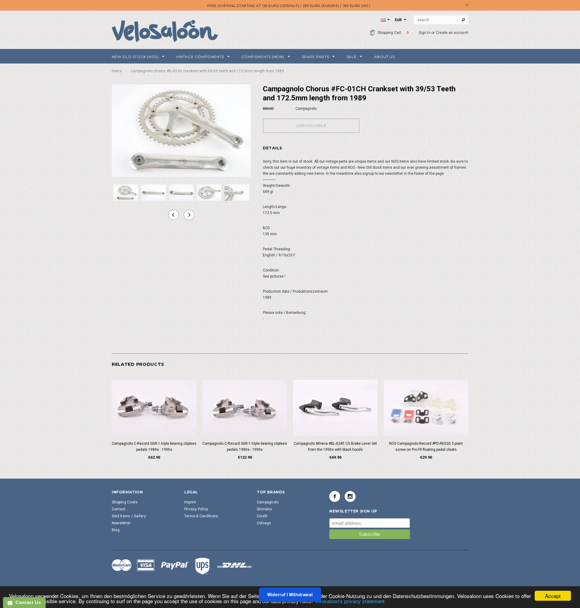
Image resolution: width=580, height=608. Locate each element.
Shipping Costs (124, 502)
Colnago (264, 523)
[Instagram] (350, 496)
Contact (119, 509)
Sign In (424, 33)
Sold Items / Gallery (129, 516)
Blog (116, 530)
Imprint (190, 502)
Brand (268, 109)
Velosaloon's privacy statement (349, 601)
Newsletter (121, 523)
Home (117, 71)
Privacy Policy (196, 509)
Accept (553, 596)
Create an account (452, 33)
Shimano (264, 509)
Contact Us (26, 602)
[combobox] (441, 19)
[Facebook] (334, 496)
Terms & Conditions (201, 516)
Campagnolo (268, 502)
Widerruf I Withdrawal (290, 594)
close (467, 5)
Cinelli (262, 516)
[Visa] (182, 566)
